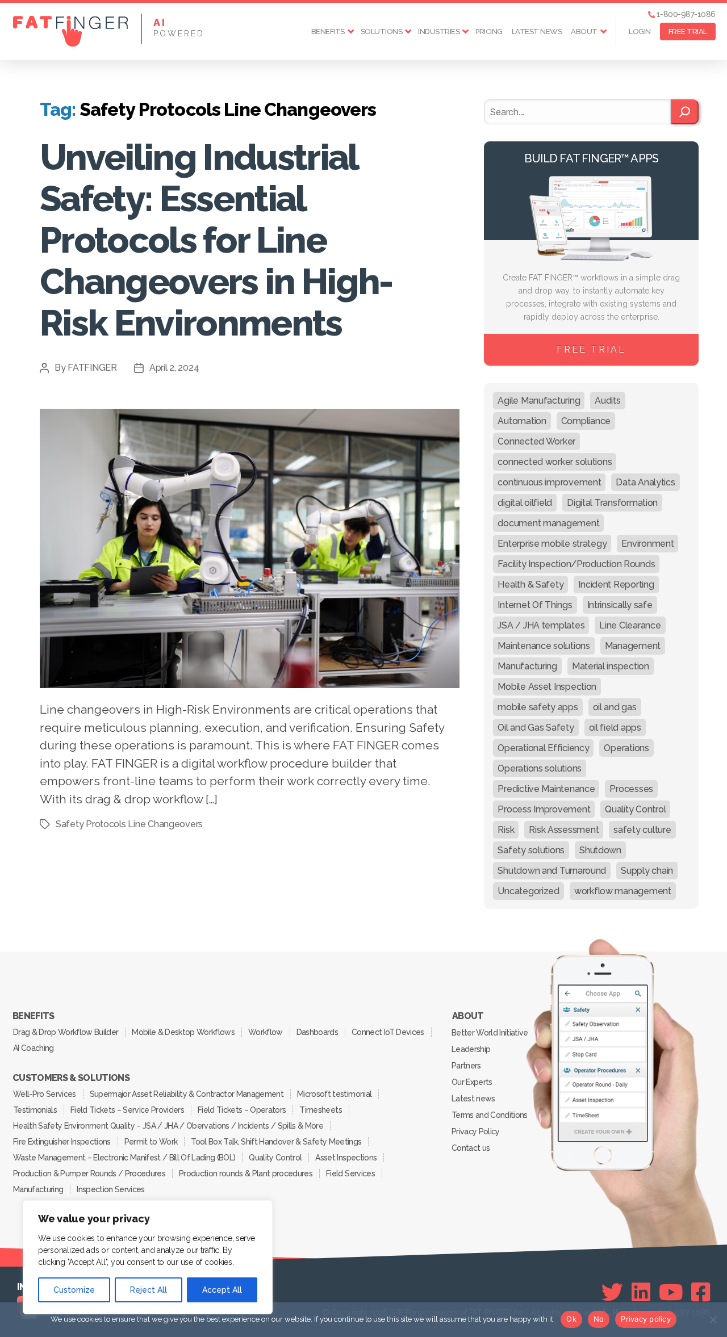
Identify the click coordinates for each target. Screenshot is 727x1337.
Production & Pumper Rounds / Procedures (89, 1173)
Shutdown (600, 850)
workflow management (622, 891)
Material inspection (610, 666)
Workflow (265, 1032)
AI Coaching (33, 1048)
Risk (506, 829)
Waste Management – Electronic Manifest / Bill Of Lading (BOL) (124, 1157)
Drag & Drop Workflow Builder (65, 1032)
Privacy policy (646, 1318)
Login (640, 31)
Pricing (489, 31)
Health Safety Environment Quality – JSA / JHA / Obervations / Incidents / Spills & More (168, 1125)
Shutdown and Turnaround (552, 870)
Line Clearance (630, 625)
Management (633, 645)
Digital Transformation (612, 502)
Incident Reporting (616, 584)
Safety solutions (531, 850)
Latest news (537, 31)
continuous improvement (549, 482)
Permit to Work (151, 1141)
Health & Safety (530, 584)
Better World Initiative (490, 1032)
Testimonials (35, 1109)
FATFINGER (92, 367)
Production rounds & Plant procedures (245, 1173)
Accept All (222, 1289)
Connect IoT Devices (388, 1032)
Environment (647, 543)
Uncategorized (528, 891)
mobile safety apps (538, 707)
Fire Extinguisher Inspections (62, 1141)
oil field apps (615, 727)
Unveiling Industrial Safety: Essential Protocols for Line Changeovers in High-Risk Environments (216, 240)
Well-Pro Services (44, 1094)
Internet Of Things (535, 605)
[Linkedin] (641, 1292)
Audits (607, 400)
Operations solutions (540, 768)
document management (548, 523)
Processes (631, 788)
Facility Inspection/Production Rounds (576, 564)
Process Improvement (544, 809)
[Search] (685, 111)
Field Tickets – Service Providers (127, 1109)
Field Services (350, 1173)
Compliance (586, 421)
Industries (438, 31)
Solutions (382, 31)
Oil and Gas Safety (536, 727)
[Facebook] (700, 1292)
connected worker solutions (555, 461)
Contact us (471, 1147)
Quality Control (635, 809)
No (599, 1318)
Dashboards (317, 1032)
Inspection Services (110, 1189)
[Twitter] (612, 1292)
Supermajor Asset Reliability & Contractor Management (186, 1094)
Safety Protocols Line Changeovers (129, 824)
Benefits (328, 31)
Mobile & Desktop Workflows (183, 1032)
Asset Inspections (346, 1157)
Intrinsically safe (620, 605)
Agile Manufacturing (539, 400)
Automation (522, 421)
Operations (626, 748)
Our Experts (472, 1082)
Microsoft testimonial (334, 1094)
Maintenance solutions (544, 645)
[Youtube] (671, 1292)
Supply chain (647, 870)
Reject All (148, 1289)
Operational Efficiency (543, 748)
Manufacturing (527, 666)
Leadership (471, 1049)
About (584, 31)
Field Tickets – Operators (242, 1109)
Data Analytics (645, 482)
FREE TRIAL (687, 31)
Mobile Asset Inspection (547, 686)
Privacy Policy (476, 1131)
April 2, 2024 (174, 367)
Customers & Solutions (70, 1078)
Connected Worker (536, 441)
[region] (148, 1257)
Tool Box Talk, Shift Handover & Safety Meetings (276, 1141)
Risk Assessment (564, 829)
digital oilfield (525, 502)
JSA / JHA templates (541, 625)
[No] (712, 1319)
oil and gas (615, 707)
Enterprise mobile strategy (552, 543)
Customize (74, 1289)
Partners (466, 1065)
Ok (571, 1318)
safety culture (642, 829)
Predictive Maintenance (546, 788)
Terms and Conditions (490, 1115)
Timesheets (320, 1109)
